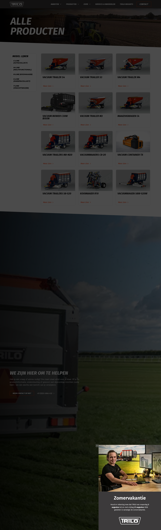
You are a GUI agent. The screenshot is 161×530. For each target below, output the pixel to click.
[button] (97, 446)
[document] (80, 265)
